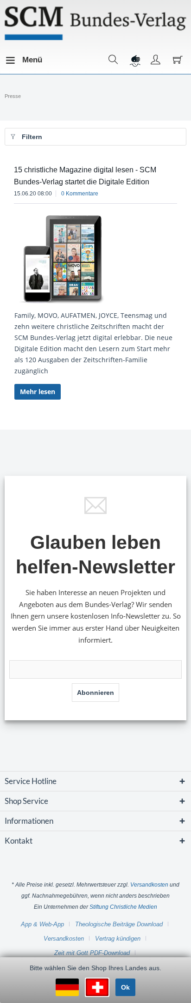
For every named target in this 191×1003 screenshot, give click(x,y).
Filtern (32, 136)
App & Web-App (42, 924)
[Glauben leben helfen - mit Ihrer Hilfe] (134, 60)
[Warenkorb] (176, 60)
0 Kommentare (79, 193)
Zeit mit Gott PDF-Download (92, 952)
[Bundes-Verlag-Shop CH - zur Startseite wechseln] (95, 23)
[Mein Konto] (156, 60)
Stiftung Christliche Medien (123, 907)
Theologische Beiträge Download (119, 924)
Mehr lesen (37, 391)
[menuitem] (13, 60)
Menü (24, 59)
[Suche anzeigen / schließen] (113, 60)
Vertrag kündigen (117, 938)
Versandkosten (149, 884)
